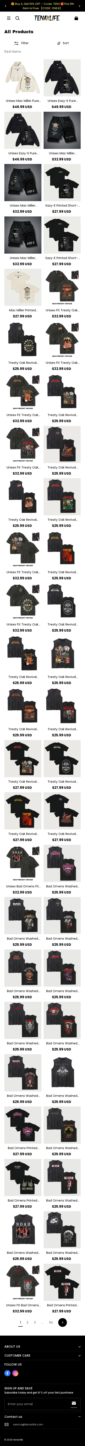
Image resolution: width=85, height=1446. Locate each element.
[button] (8, 18)
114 (51, 1322)
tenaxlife (18, 1439)
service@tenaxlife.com (28, 1424)
